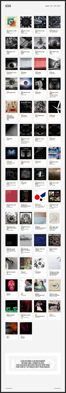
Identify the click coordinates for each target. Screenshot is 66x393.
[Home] (8, 6)
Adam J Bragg (58, 388)
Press (51, 6)
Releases (47, 6)
